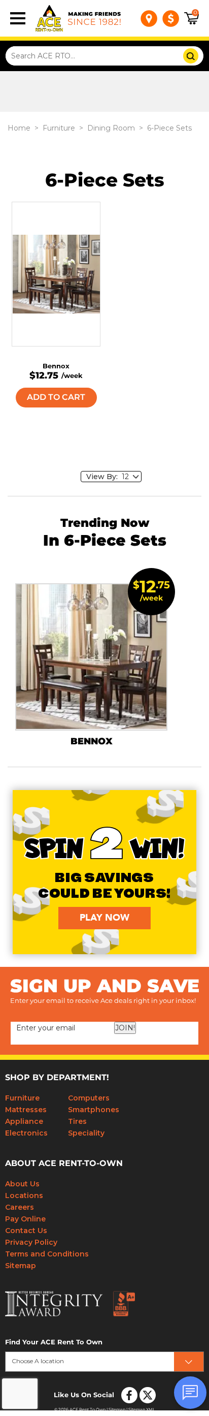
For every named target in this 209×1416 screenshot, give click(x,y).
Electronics (26, 1133)
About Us (22, 1183)
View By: (104, 476)
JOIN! (125, 1027)
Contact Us (26, 1230)
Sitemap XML (141, 1410)
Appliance (24, 1121)
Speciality (86, 1133)
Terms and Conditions (47, 1253)
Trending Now (104, 523)
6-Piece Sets (169, 128)
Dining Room (111, 128)
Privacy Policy (31, 1242)
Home (19, 128)
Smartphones (93, 1109)
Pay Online (25, 1218)
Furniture (59, 128)
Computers (89, 1098)
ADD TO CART (56, 397)
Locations (24, 1195)
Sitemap (20, 1265)
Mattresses (26, 1109)
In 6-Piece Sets (104, 541)
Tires (77, 1121)
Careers (19, 1207)
